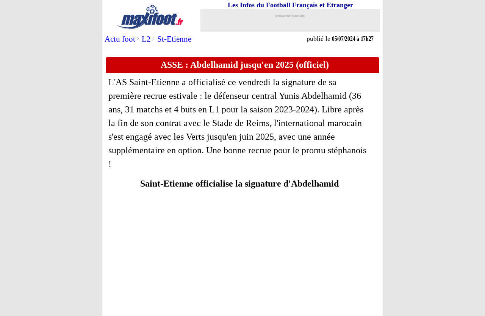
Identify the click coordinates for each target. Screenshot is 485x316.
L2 (146, 39)
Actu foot (120, 39)
